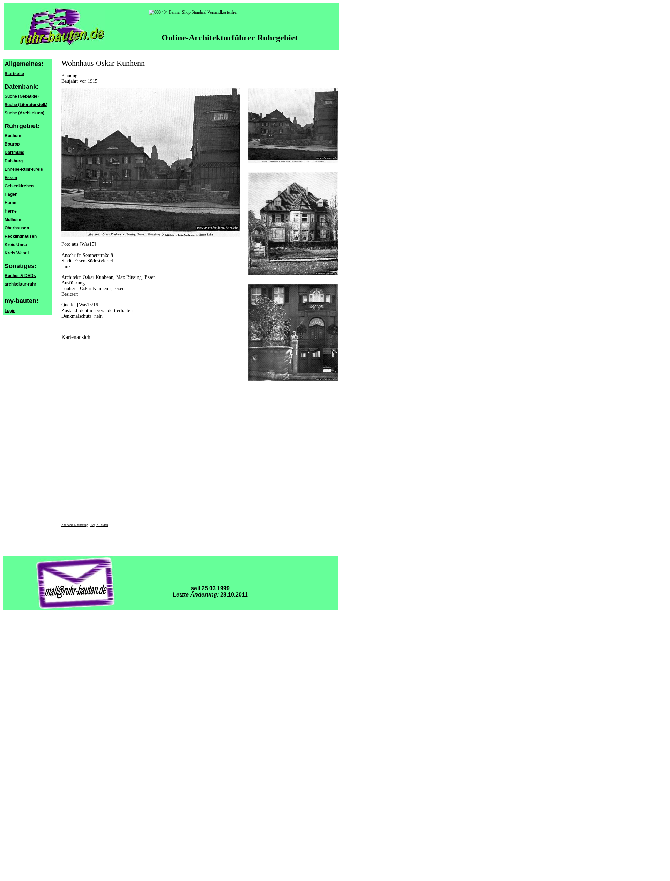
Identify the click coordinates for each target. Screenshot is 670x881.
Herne (11, 211)
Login (10, 310)
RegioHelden (99, 525)
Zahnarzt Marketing (74, 525)
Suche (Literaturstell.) (26, 104)
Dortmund (14, 152)
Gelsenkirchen (19, 186)
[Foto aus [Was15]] (293, 161)
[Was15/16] (88, 305)
